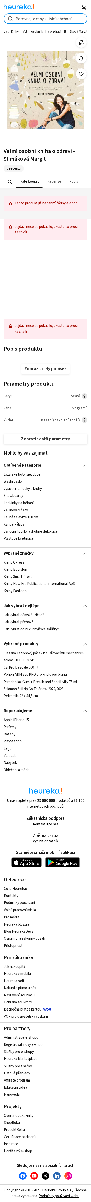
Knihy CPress (14, 562)
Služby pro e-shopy (19, 1051)
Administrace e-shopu (21, 1037)
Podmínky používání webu (59, 1196)
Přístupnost (13, 945)
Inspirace (11, 1144)
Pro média (11, 917)
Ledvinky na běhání (19, 503)
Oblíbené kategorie (22, 465)
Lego (8, 748)
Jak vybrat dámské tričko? (24, 615)
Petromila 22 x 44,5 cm (21, 696)
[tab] (29, 182)
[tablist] (45, 182)
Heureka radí (14, 981)
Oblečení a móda (16, 770)
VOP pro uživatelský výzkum (26, 1016)
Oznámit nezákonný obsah (24, 938)
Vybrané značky (19, 553)
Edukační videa (15, 1087)
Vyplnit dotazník (45, 841)
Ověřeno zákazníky (18, 1115)
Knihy (15, 31)
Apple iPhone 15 (16, 720)
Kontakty (11, 895)
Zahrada (10, 755)
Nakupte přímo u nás (20, 988)
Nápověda (12, 1094)
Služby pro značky (18, 1066)
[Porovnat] (81, 42)
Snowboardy (13, 495)
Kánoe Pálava (14, 524)
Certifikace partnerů (20, 1137)
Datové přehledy (17, 1073)
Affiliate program (17, 1080)
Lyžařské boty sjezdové (22, 474)
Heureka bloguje (17, 924)
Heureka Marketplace (20, 1058)
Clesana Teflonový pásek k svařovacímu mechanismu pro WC (45, 653)
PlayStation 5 (14, 741)
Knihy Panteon (15, 591)
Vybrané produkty (21, 644)
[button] (29, 181)
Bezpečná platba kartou (22, 1009)
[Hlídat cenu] (81, 58)
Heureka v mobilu (17, 974)
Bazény (9, 734)
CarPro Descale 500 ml (21, 667)
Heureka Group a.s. (57, 1190)
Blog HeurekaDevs (18, 931)
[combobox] (45, 18)
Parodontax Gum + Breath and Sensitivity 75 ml (40, 681)
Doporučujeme (18, 711)
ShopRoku (12, 1122)
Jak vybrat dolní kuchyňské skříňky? (31, 629)
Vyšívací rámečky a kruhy (23, 488)
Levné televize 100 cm (21, 517)
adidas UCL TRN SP (19, 660)
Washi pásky (13, 481)
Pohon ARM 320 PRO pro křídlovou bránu (35, 674)
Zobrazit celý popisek (45, 369)
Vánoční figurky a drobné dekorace (31, 531)
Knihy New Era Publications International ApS (39, 584)
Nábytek (10, 762)
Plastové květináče (19, 538)
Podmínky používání (19, 902)
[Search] (10, 181)
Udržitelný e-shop (18, 1151)
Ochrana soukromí (18, 1002)
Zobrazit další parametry (45, 439)
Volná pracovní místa (20, 910)
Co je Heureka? (15, 888)
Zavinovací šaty (16, 510)
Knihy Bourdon (15, 569)
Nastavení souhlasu (19, 995)
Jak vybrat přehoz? (18, 622)
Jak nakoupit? (14, 966)
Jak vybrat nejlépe (21, 606)
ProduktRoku (14, 1130)
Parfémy (10, 727)
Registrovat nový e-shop (23, 1044)
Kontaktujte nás (45, 824)
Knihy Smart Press (18, 577)
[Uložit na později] (81, 73)
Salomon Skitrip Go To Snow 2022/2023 (33, 688)
